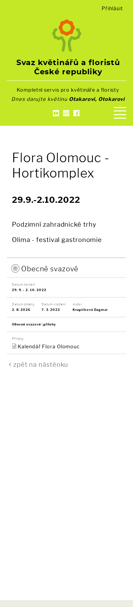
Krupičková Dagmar (90, 310)
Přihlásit (112, 8)
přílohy (49, 324)
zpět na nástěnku (40, 364)
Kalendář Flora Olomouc (49, 347)
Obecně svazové (49, 268)
